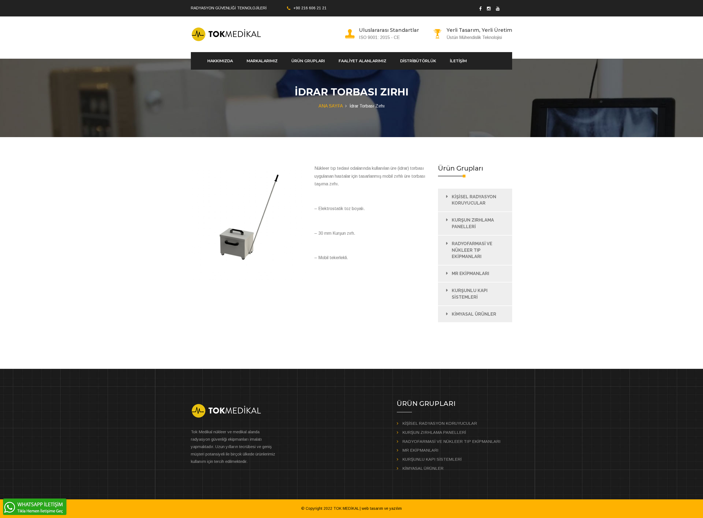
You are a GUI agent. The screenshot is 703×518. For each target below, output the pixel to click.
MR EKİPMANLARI (470, 273)
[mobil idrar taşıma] (248, 222)
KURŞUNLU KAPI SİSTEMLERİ (469, 294)
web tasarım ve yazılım (382, 508)
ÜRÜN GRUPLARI (308, 60)
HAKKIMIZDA (220, 60)
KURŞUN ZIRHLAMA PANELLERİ (473, 223)
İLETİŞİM (458, 60)
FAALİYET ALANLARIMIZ (362, 60)
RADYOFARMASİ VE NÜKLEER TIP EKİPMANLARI (472, 250)
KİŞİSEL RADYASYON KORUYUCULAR (474, 200)
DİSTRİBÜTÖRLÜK (418, 60)
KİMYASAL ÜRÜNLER (474, 314)
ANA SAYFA (331, 106)
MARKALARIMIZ (262, 60)
